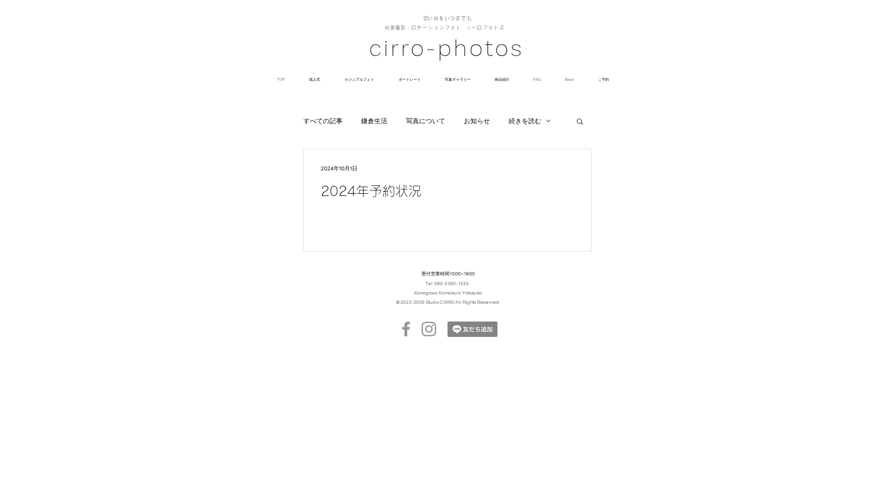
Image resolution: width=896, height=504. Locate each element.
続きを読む (525, 121)
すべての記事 (323, 121)
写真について (425, 121)
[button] (579, 122)
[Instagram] (429, 329)
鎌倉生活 (374, 121)
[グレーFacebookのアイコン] (406, 329)
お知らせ (477, 121)
